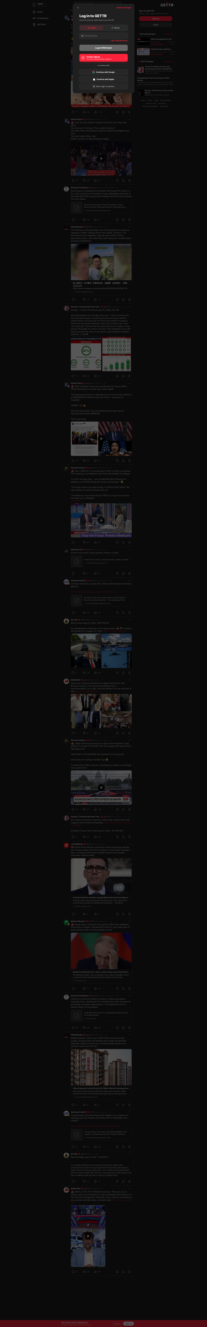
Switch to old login (123, 8)
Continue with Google (105, 72)
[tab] (91, 27)
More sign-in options (105, 86)
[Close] (78, 8)
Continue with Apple (105, 79)
